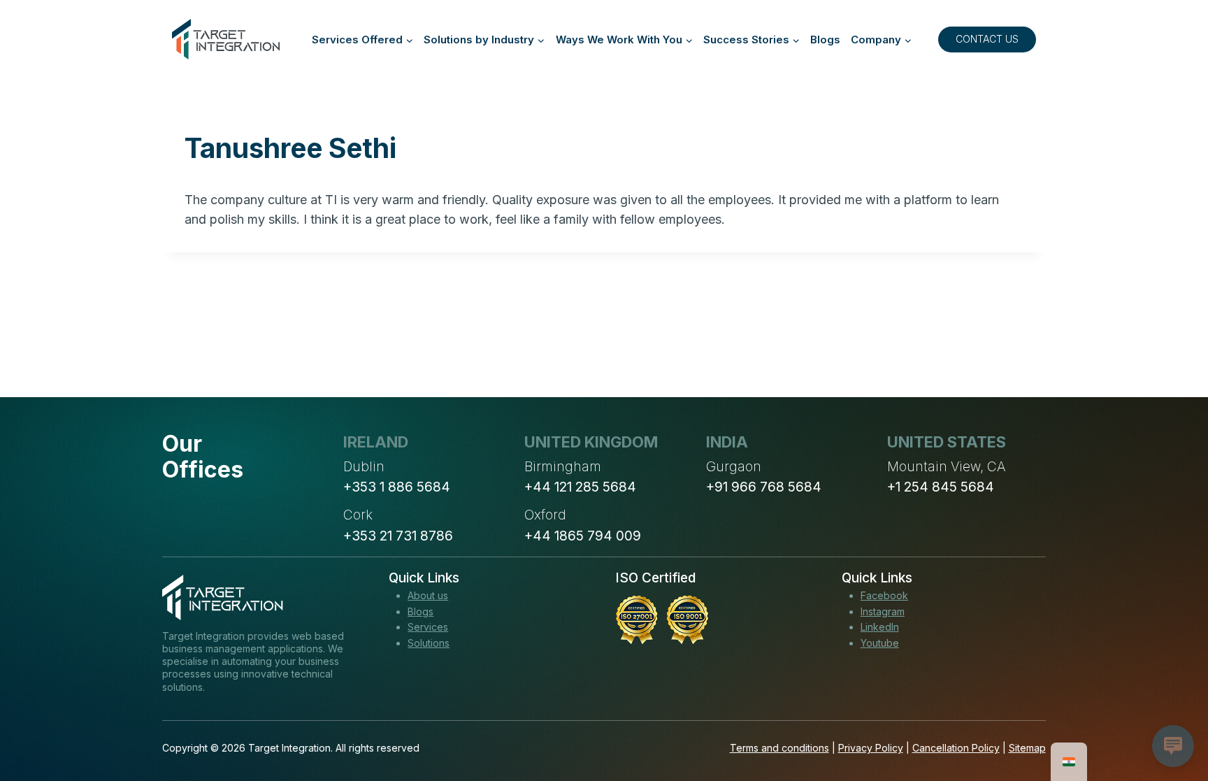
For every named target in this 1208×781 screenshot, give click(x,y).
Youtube (880, 643)
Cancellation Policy (956, 748)
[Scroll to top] (1171, 718)
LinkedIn (880, 627)
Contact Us (987, 39)
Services (428, 627)
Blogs (825, 39)
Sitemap (1027, 748)
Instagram (883, 611)
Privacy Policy (870, 748)
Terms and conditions (779, 748)
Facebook (884, 595)
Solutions (429, 643)
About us (428, 595)
